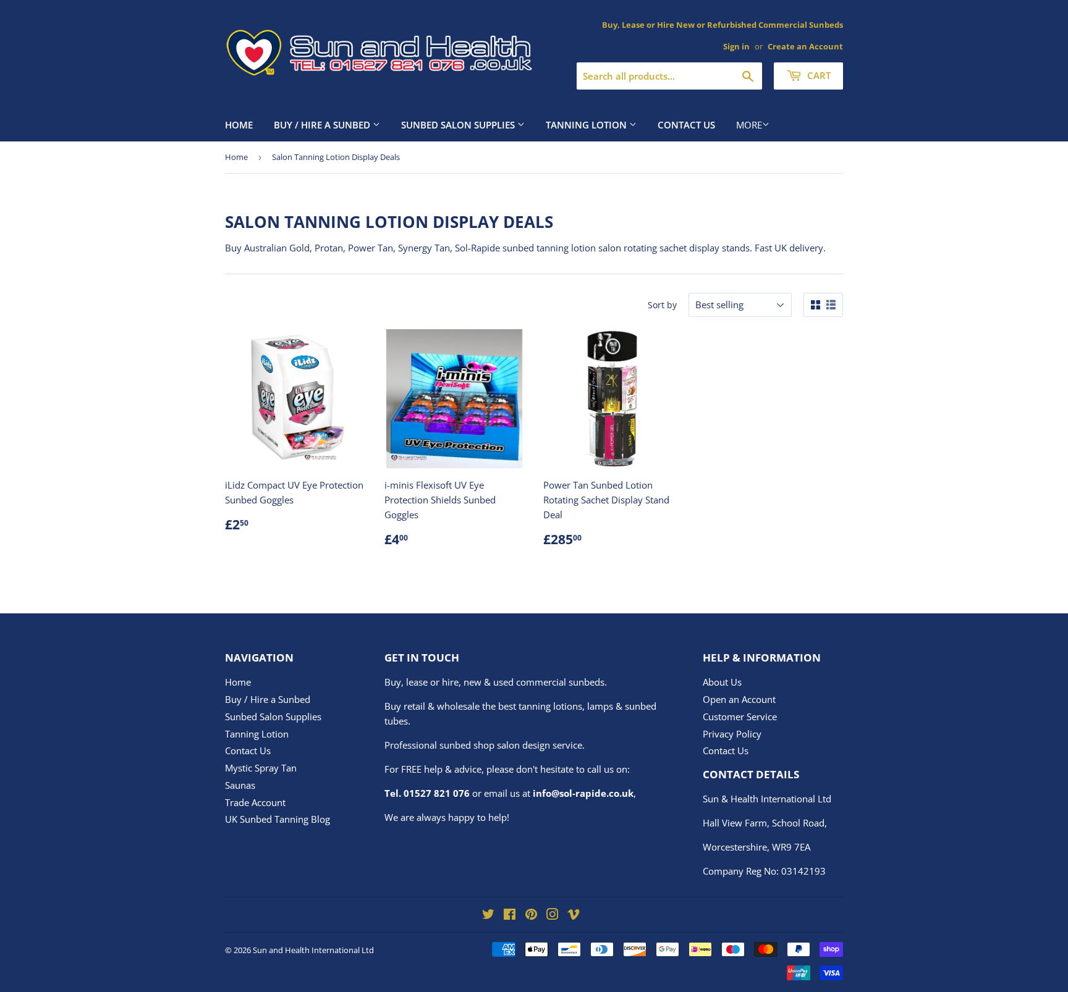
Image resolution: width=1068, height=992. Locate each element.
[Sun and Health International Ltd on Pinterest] (531, 915)
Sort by (662, 305)
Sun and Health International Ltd (313, 950)
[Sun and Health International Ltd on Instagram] (552, 915)
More (749, 125)
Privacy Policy (732, 734)
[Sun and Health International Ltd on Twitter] (488, 915)
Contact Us (686, 125)
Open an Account (739, 699)
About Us (722, 682)
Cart (818, 75)
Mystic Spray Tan (261, 768)
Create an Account (805, 46)
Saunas (240, 785)
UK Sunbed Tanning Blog (277, 819)
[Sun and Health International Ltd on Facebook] (509, 915)
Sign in (736, 46)
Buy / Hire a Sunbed (323, 125)
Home (239, 125)
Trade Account (255, 802)
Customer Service (740, 716)
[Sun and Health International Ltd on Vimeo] (573, 915)
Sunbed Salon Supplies (459, 125)
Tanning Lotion (587, 125)
